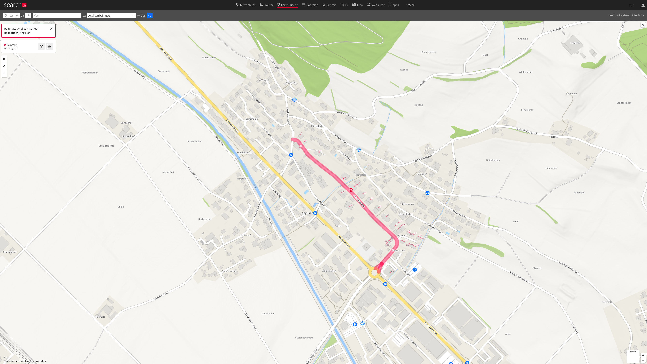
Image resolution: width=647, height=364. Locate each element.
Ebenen (4, 66)
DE (631, 5)
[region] (323, 192)
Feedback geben (618, 15)
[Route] (41, 46)
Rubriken (4, 59)
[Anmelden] (643, 4)
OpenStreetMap (32, 360)
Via (142, 15)
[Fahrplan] (49, 46)
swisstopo (19, 360)
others (43, 360)
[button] (351, 190)
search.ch (9, 360)
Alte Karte (638, 15)
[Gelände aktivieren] (643, 24)
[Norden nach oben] (643, 31)
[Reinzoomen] (643, 355)
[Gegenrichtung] (84, 15)
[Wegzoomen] (643, 360)
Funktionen (4, 73)
